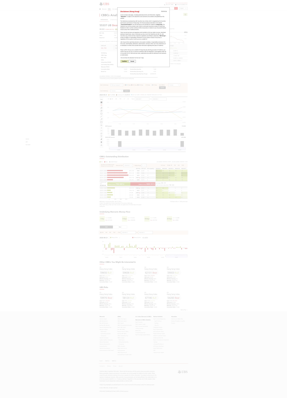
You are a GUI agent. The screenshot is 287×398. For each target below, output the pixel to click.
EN (166, 11)
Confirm (124, 61)
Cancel (132, 61)
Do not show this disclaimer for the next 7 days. (132, 57)
